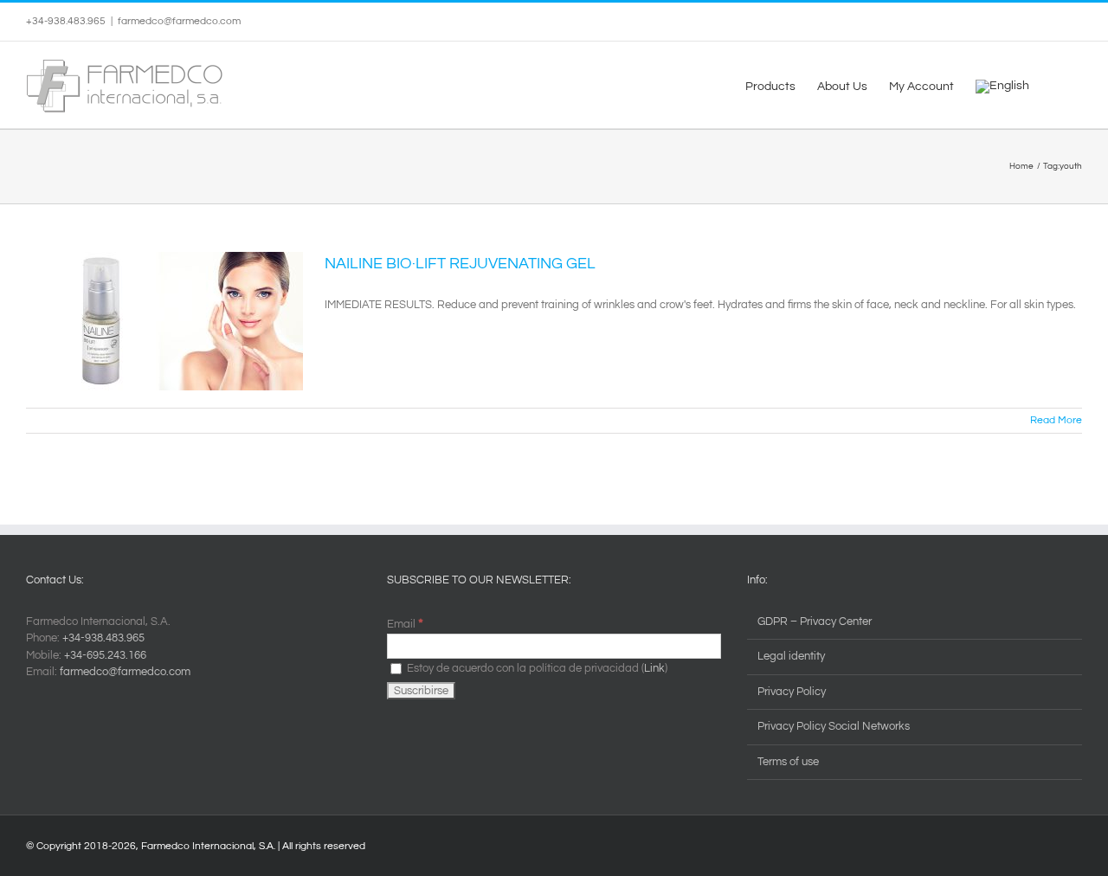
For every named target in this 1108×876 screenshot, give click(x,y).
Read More (1056, 420)
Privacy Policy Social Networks (833, 726)
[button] (1055, 85)
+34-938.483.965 (103, 638)
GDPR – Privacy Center (814, 621)
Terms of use (788, 762)
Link (654, 668)
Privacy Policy (791, 692)
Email (405, 624)
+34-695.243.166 (105, 655)
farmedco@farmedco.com (179, 21)
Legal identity (791, 656)
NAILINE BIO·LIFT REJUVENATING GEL (460, 263)
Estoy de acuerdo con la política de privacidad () (535, 668)
